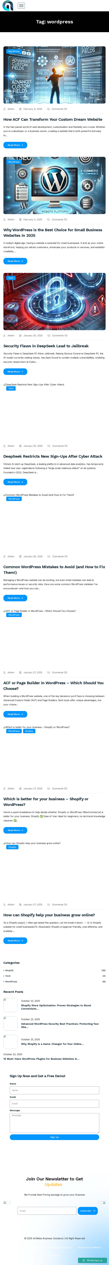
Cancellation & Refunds (59, 1247)
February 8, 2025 (32, 109)
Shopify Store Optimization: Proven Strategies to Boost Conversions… (56, 1007)
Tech (10, 278)
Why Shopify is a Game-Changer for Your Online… (52, 1043)
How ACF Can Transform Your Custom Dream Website (52, 119)
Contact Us (14, 1247)
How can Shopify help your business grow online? (49, 915)
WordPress (14, 51)
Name (13, 1083)
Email (13, 1097)
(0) (59, 109)
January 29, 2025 (33, 335)
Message (15, 1110)
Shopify (29, 731)
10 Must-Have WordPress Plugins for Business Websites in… (41, 1058)
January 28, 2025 (33, 556)
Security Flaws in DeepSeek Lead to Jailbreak (46, 346)
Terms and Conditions (89, 1247)
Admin (10, 109)
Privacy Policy (33, 1247)
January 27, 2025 (32, 672)
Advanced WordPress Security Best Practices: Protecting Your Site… (60, 1025)
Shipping (54, 1255)
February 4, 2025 (32, 219)
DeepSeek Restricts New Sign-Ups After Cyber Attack (52, 456)
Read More (14, 145)
